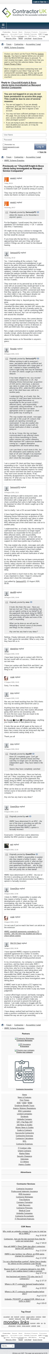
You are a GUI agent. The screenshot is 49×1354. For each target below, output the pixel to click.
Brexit (20, 32)
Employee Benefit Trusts (24, 1106)
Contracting (6, 32)
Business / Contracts (31, 32)
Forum (8, 44)
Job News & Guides (24, 1125)
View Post (38, 212)
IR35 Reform (32, 36)
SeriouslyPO (15, 253)
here (25, 73)
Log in (40, 146)
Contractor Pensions (24, 1208)
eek (18, 720)
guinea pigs (18, 1318)
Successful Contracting (24, 1133)
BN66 (30, 1103)
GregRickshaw (30, 720)
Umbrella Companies (30, 34)
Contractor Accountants (24, 1216)
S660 (24, 1103)
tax (42, 1323)
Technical (42, 36)
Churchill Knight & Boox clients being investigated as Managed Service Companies (21, 85)
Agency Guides (25, 1164)
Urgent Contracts (24, 1151)
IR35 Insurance (24, 1194)
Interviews (25, 1159)
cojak (12, 677)
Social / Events (37, 38)
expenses (38, 1316)
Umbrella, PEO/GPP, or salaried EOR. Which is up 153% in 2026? (25, 1300)
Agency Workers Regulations (24, 1108)
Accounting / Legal (16, 34)
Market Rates (24, 1153)
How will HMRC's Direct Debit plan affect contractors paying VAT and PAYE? (24, 1247)
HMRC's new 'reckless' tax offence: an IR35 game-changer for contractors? (25, 1255)
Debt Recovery (24, 1205)
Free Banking (24, 1200)
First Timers (24, 1100)
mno (12, 693)
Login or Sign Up (39, 2)
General (14, 32)
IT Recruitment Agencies (24, 1219)
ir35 (27, 1319)
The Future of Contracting (19, 36)
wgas (38, 1326)
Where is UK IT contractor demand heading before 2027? (24, 1285)
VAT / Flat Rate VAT (25, 1122)
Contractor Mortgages (24, 1197)
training (19, 1326)
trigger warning (26, 1326)
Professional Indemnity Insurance (24, 1191)
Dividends (24, 1117)
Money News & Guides (25, 1127)
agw (12, 1316)
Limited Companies (24, 1114)
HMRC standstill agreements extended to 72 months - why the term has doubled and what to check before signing (23, 934)
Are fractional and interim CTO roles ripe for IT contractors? (24, 1278)
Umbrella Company (24, 1119)
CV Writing (24, 1162)
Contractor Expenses (24, 1144)
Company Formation (25, 1202)
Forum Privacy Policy (12, 64)
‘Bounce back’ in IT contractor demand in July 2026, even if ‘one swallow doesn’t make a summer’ (24, 1270)
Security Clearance (24, 1156)
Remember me (10, 144)
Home (24, 1095)
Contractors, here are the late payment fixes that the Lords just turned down (24, 1240)
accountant (7, 1316)
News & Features (24, 1097)
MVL (24, 1141)
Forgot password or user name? (11, 148)
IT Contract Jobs (24, 1148)
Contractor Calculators (24, 1138)
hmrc (23, 1318)
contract (22, 1316)
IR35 (19, 1103)
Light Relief (27, 38)
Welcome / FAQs (11, 38)
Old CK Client (15, 943)
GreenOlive (14, 807)
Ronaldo (13, 349)
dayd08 (13, 592)
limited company (34, 1318)
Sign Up (18, 109)
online (38, 1323)
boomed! (16, 1316)
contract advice (30, 1316)
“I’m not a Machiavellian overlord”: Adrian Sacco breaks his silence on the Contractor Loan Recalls (24, 1262)
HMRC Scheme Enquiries (14, 48)
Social (21, 38)
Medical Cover (24, 1211)
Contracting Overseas (24, 1136)
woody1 (13, 178)
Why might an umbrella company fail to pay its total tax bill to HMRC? (24, 1232)
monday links (16, 1322)
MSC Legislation (24, 1111)
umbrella (33, 1326)
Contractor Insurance (24, 1189)
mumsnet (33, 1323)
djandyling (14, 649)
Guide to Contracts (24, 1130)
